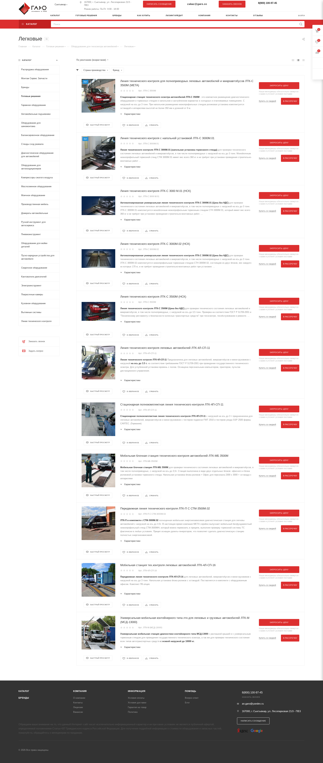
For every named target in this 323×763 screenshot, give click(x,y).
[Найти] (300, 24)
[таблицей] (303, 60)
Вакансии (78, 712)
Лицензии (78, 707)
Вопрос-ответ (192, 698)
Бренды (24, 698)
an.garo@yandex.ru (253, 703)
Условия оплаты (136, 698)
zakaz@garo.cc (197, 4)
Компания (80, 691)
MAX (300, 4)
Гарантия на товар (137, 707)
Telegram (293, 4)
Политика (132, 712)
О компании (79, 698)
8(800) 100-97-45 (267, 3)
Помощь (190, 691)
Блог (187, 702)
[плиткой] (293, 60)
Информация (136, 691)
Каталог (24, 691)
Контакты (78, 702)
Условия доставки (137, 702)
